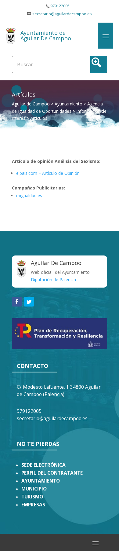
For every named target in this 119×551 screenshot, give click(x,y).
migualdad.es (29, 195)
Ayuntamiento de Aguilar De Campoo (45, 35)
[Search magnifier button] (98, 64)
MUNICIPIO (34, 489)
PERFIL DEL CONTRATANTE (52, 473)
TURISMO (32, 497)
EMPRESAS (33, 504)
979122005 (60, 6)
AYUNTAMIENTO (40, 481)
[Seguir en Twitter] (29, 302)
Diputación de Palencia (53, 279)
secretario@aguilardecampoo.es (62, 14)
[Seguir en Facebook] (17, 302)
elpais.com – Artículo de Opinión (48, 173)
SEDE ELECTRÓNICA (43, 465)
